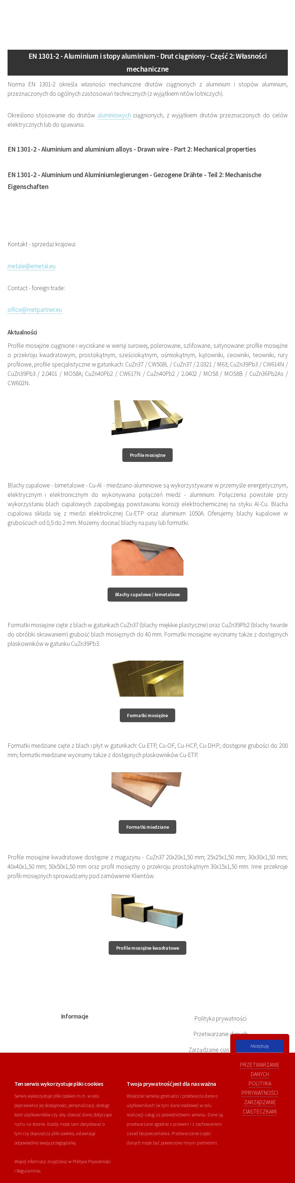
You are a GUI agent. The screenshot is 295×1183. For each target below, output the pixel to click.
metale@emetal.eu (31, 266)
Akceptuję (259, 1046)
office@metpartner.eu (35, 310)
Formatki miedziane (147, 827)
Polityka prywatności (220, 1018)
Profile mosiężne (147, 455)
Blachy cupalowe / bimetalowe (147, 594)
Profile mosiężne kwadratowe (147, 948)
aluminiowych (114, 115)
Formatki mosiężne (147, 715)
